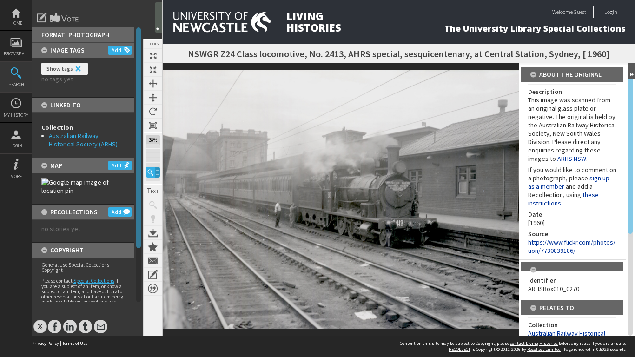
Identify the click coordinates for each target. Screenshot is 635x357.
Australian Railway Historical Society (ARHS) (83, 140)
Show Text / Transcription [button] (153, 191)
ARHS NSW (571, 158)
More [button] (16, 176)
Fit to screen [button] (153, 70)
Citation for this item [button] (153, 289)
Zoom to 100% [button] (153, 125)
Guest (580, 11)
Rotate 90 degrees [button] (153, 112)
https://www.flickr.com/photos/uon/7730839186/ (571, 246)
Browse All (16, 54)
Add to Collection (153, 247)
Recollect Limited (544, 349)
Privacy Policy (45, 343)
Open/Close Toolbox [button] (158, 17)
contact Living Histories (534, 343)
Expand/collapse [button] (631, 71)
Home (16, 23)
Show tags (59, 68)
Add (116, 49)
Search (16, 84)
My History (16, 115)
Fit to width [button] (153, 84)
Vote (64, 18)
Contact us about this (153, 261)
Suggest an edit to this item (42, 18)
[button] (153, 172)
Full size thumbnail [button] (153, 56)
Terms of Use (74, 343)
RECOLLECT (459, 349)
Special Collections (93, 281)
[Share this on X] (40, 322)
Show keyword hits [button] (153, 205)
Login (16, 146)
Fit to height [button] (153, 98)
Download (153, 233)
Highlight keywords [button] (153, 219)
